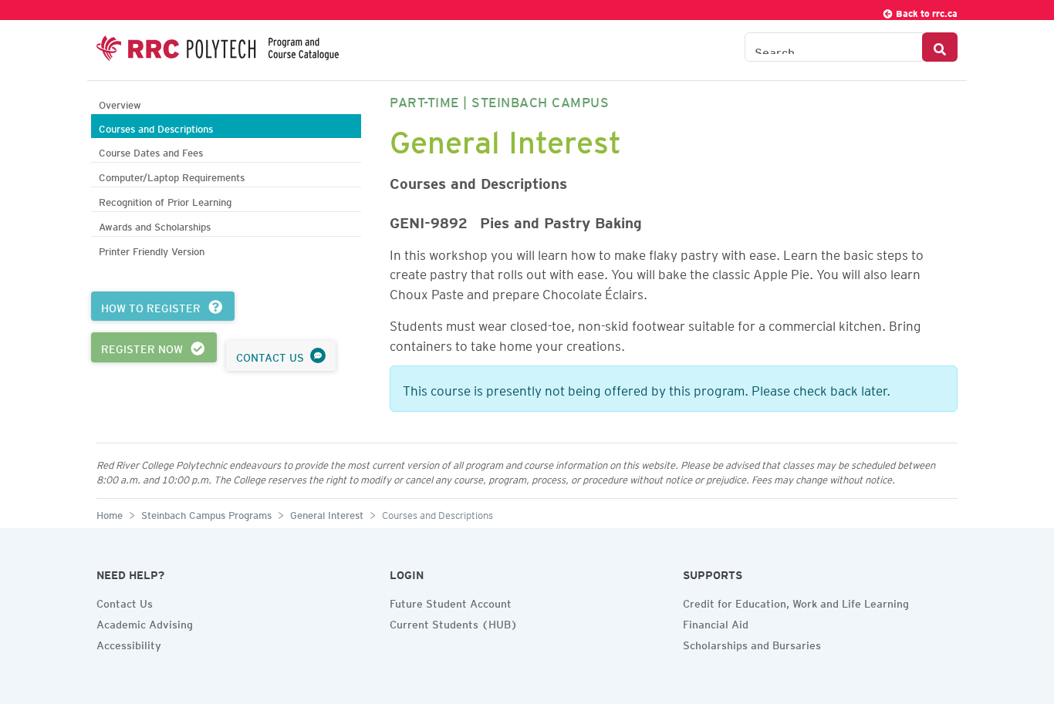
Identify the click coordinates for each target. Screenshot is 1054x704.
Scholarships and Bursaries (752, 643)
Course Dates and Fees (151, 150)
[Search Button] (940, 47)
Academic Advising (144, 622)
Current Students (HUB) (454, 622)
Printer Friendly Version (151, 249)
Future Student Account (451, 601)
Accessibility (128, 643)
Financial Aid (715, 622)
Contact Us (124, 601)
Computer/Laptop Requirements (172, 175)
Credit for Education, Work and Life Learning (796, 601)
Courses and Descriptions (156, 126)
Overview (120, 102)
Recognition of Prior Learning (165, 200)
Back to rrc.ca (926, 11)
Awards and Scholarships (155, 224)
